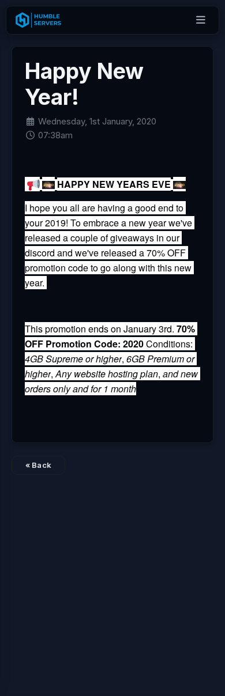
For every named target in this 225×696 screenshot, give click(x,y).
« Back (38, 465)
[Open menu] (201, 20)
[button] (32, 184)
